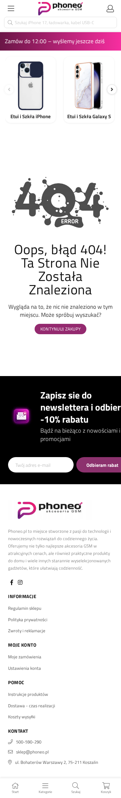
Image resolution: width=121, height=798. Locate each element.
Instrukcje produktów (28, 694)
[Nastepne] (112, 89)
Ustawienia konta (24, 668)
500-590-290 (28, 742)
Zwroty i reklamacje (26, 630)
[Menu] (10, 8)
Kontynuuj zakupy (60, 328)
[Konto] (110, 8)
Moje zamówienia (24, 656)
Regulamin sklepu (24, 608)
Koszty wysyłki (21, 716)
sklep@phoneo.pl (32, 752)
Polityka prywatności (27, 619)
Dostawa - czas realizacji (31, 705)
